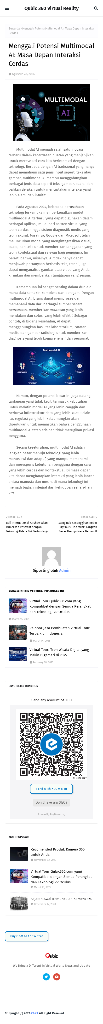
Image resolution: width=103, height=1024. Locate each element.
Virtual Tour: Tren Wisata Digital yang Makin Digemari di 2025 (59, 652)
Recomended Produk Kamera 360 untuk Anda (58, 852)
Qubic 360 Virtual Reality (51, 8)
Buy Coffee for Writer (26, 936)
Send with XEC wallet (51, 789)
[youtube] (56, 976)
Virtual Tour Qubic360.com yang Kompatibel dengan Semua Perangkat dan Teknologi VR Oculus (60, 606)
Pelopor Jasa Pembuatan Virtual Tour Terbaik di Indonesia (59, 631)
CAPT (34, 1013)
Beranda (14, 28)
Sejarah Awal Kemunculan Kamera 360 (61, 899)
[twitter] (46, 976)
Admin (64, 570)
